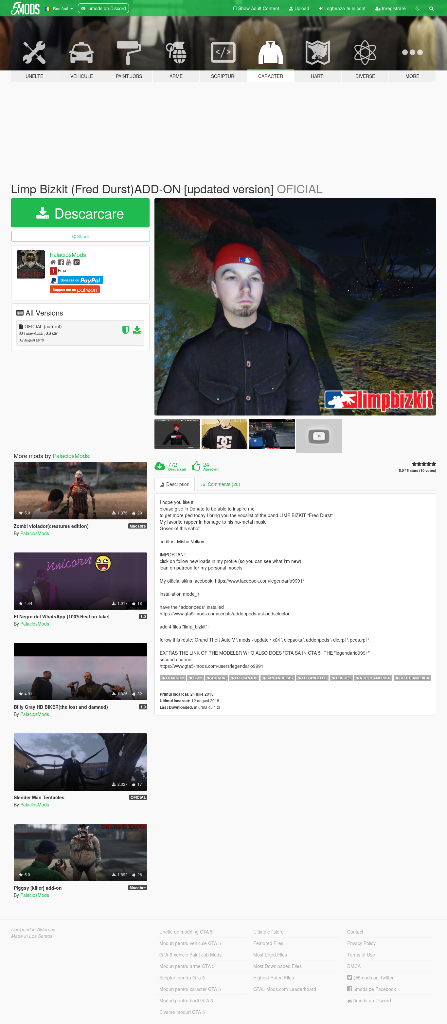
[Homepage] (53, 261)
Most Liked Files (270, 954)
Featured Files (268, 943)
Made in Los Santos (31, 936)
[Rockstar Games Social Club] (76, 261)
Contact (355, 931)
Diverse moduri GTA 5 (182, 1012)
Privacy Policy (361, 943)
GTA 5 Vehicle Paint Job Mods (190, 954)
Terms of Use (361, 954)
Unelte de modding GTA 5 (186, 931)
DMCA (354, 966)
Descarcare (87, 212)
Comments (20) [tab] (222, 484)
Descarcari (177, 469)
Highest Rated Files (273, 977)
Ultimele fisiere (268, 931)
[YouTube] (68, 261)
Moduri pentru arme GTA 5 (187, 966)
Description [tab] (176, 484)
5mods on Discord (371, 1000)
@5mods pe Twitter (373, 977)
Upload (301, 8)
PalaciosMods (68, 254)
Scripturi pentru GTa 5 (182, 977)
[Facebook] (61, 261)
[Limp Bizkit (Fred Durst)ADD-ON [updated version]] (295, 306)
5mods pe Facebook (374, 989)
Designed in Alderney (33, 929)
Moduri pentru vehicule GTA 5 (190, 943)
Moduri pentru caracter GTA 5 (190, 989)
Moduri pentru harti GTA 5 (186, 1000)
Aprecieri (211, 469)
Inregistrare (393, 8)
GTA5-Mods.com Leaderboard (284, 989)
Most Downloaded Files (277, 966)
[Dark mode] (417, 8)
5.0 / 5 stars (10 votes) (417, 470)
